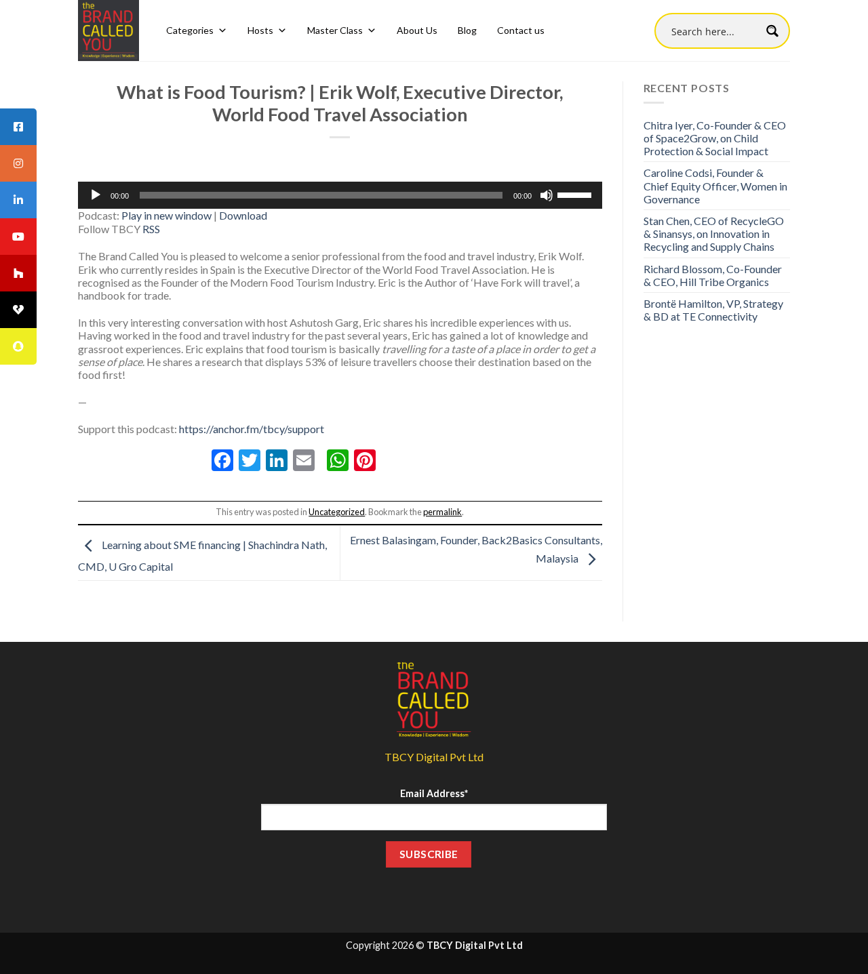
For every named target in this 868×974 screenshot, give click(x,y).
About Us (417, 30)
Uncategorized (337, 511)
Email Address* (434, 793)
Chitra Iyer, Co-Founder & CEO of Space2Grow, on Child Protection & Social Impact (715, 138)
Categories (190, 30)
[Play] (95, 195)
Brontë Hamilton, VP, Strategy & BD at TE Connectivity (713, 310)
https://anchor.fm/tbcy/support (251, 428)
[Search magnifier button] (772, 30)
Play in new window (166, 215)
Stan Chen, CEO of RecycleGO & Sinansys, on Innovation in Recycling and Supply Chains (714, 233)
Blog (467, 30)
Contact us (521, 30)
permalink (442, 511)
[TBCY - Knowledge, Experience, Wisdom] (108, 30)
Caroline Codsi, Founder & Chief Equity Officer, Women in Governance (715, 185)
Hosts (260, 30)
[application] (340, 195)
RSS (151, 228)
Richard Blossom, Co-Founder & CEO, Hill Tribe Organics (713, 275)
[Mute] (546, 195)
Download (243, 215)
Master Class (335, 30)
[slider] (576, 194)
